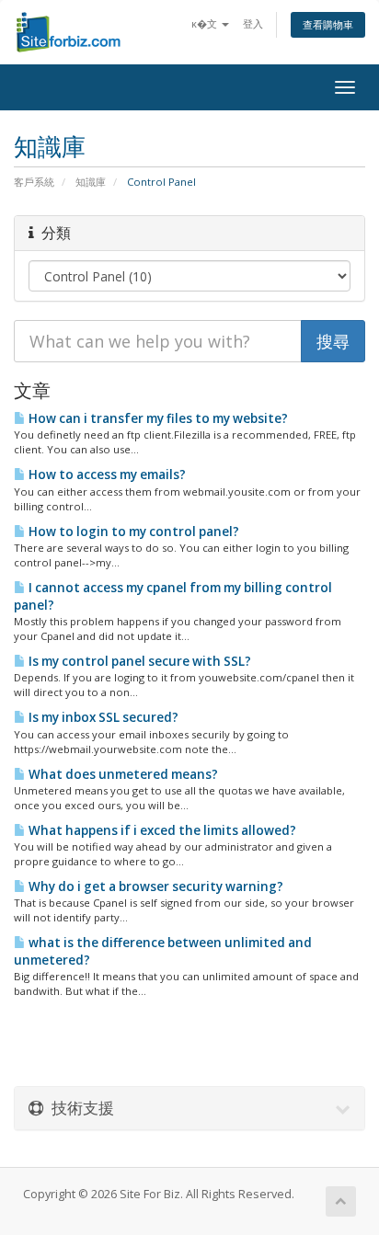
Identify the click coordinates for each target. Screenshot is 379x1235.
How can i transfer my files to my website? (157, 418)
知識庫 (90, 182)
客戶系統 (34, 182)
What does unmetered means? (122, 774)
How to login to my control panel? (132, 531)
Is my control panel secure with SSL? (138, 661)
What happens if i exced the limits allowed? (161, 830)
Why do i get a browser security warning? (154, 886)
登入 (253, 23)
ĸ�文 (205, 23)
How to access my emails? (106, 474)
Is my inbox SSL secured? (102, 717)
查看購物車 (328, 24)
